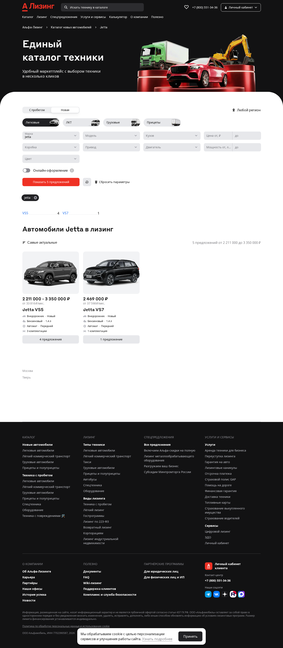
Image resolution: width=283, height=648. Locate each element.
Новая (65, 110)
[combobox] (51, 136)
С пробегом (37, 110)
